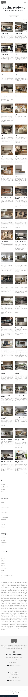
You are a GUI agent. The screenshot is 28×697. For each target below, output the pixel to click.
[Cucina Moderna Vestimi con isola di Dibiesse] (21, 257)
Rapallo (2, 570)
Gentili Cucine (4, 487)
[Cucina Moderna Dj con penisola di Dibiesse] (21, 321)
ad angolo (3, 537)
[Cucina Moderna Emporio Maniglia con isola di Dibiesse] (7, 455)
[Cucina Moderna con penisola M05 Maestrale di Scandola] (7, 47)
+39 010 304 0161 (15, 677)
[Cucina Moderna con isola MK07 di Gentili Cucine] (21, 47)
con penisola (4, 542)
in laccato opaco (5, 510)
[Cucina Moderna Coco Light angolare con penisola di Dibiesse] (21, 191)
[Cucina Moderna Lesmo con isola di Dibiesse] (7, 343)
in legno (3, 514)
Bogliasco (3, 558)
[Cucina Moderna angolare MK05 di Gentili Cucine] (7, 129)
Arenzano (3, 556)
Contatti (16, 691)
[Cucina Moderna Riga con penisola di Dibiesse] (7, 300)
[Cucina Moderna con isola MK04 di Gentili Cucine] (21, 129)
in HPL (2, 505)
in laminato (3, 512)
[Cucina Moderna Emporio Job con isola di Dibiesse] (21, 388)
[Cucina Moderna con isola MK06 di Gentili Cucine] (21, 108)
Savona (3, 578)
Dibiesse (3, 484)
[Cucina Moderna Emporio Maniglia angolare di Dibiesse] (21, 455)
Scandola (3, 489)
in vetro (3, 527)
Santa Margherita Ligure (6, 575)
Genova (3, 565)
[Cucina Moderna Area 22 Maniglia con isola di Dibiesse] (21, 343)
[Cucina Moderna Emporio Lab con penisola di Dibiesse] (21, 365)
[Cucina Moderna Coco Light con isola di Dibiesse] (7, 214)
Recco (2, 573)
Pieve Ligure (4, 568)
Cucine (11, 10)
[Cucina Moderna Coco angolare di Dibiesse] (7, 235)
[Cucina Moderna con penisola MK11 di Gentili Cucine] (21, 88)
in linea (2, 545)
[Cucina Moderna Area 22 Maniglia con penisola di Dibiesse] (7, 365)
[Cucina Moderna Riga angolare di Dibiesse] (21, 279)
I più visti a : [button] (5, 552)
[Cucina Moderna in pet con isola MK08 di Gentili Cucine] (7, 67)
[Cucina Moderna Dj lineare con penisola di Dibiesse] (7, 321)
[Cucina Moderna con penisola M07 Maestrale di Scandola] (21, 27)
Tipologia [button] (4, 534)
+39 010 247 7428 (15, 662)
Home (6, 10)
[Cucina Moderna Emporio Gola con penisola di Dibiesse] (21, 433)
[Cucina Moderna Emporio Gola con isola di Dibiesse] (7, 433)
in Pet (2, 522)
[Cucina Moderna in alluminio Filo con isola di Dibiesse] (7, 279)
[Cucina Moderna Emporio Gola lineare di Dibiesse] (21, 411)
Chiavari (3, 561)
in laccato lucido (5, 507)
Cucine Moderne (18, 10)
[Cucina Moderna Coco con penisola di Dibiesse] (21, 214)
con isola (3, 540)
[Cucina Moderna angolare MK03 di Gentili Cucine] (7, 150)
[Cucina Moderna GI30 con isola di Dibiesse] (21, 300)
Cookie (6, 696)
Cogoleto (3, 563)
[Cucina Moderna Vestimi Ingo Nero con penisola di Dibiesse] (21, 235)
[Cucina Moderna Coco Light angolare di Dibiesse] (7, 191)
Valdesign (3, 491)
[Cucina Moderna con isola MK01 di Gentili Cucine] (7, 170)
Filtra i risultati (13, 16)
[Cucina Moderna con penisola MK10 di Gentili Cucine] (7, 88)
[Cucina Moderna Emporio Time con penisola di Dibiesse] (7, 388)
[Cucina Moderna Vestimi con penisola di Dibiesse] (7, 257)
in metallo (3, 519)
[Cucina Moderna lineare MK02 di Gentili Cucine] (21, 150)
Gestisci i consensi (14, 696)
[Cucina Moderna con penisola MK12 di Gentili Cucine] (7, 108)
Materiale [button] (4, 499)
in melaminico (4, 517)
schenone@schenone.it (15, 665)
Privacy (2, 696)
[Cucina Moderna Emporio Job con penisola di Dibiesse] (7, 411)
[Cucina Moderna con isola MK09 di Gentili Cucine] (21, 67)
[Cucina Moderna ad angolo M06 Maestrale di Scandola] (7, 27)
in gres (2, 502)
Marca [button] (3, 480)
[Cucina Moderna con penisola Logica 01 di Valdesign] (21, 170)
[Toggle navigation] (25, 2)
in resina (3, 524)
